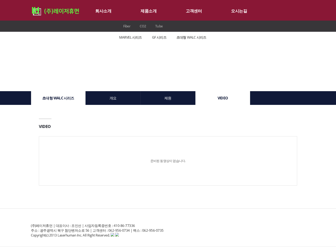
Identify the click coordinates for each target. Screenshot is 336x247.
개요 (112, 98)
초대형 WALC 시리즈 (191, 37)
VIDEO (223, 98)
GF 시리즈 (159, 37)
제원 (167, 98)
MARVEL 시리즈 (130, 37)
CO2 (143, 26)
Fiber (127, 26)
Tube (159, 26)
